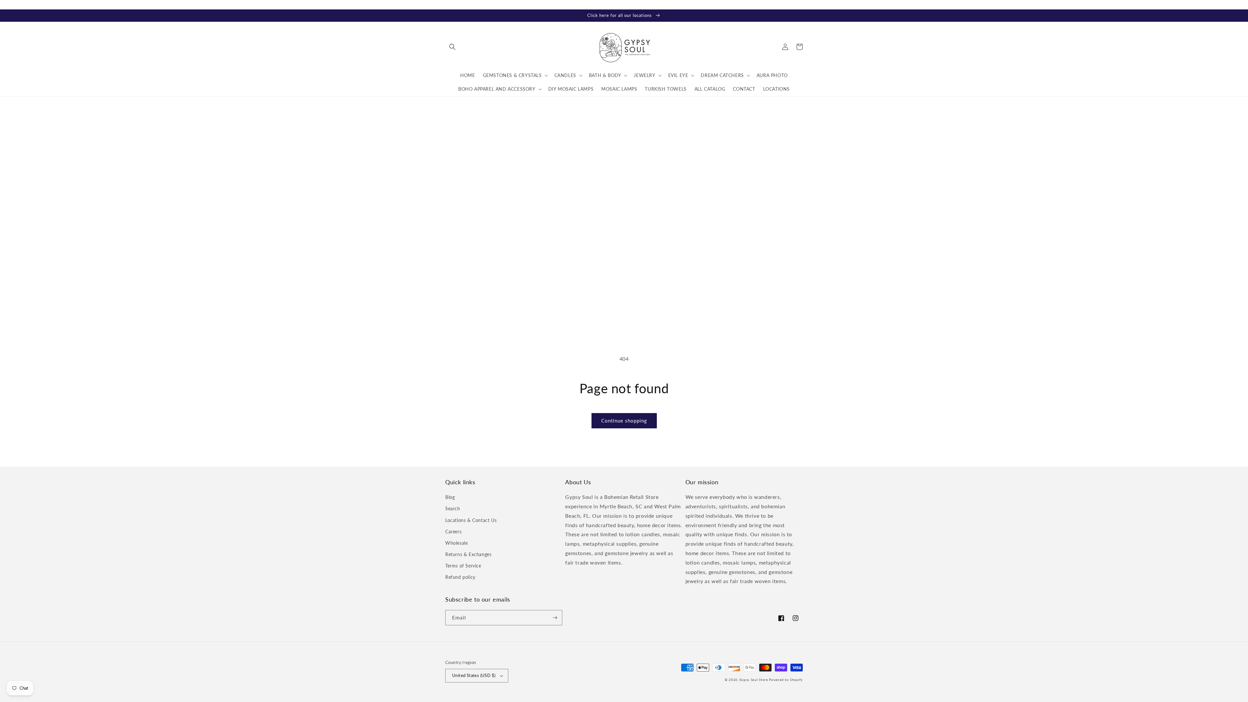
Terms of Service (463, 565)
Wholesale (456, 543)
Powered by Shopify (786, 680)
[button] (452, 47)
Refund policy (460, 577)
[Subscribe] (555, 617)
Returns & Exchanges (468, 554)
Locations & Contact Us (471, 520)
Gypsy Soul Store (753, 680)
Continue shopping (624, 420)
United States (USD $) (473, 675)
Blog (450, 497)
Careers (453, 531)
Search (452, 508)
